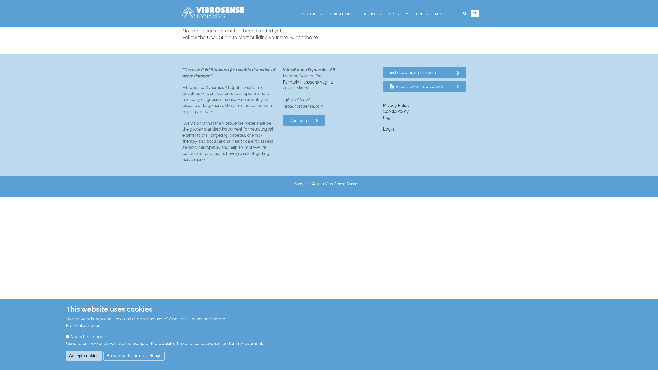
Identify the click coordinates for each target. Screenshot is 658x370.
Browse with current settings (134, 355)
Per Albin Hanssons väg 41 (308, 82)
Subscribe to (304, 37)
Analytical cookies (90, 336)
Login (388, 129)
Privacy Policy (396, 105)
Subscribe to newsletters (419, 86)
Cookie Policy (396, 111)
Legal (388, 117)
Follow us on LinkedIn (415, 72)
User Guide (219, 37)
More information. (83, 325)
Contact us (300, 120)
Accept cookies (84, 355)
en (475, 13)
